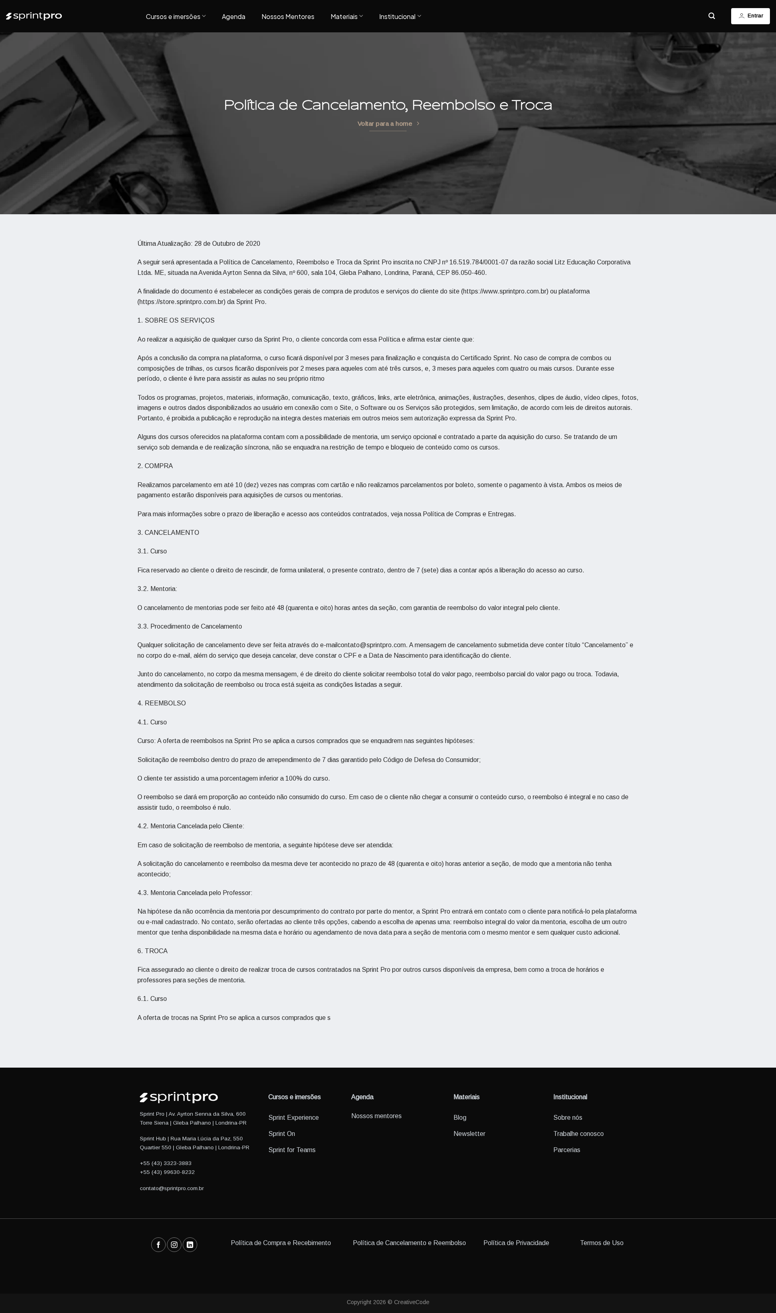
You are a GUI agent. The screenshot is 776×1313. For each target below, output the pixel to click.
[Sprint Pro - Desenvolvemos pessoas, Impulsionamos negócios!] (70, 16)
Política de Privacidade (516, 1242)
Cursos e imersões (173, 16)
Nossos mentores (376, 1115)
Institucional (397, 16)
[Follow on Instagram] (174, 1244)
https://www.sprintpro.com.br (504, 291)
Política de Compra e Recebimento (281, 1242)
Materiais (344, 16)
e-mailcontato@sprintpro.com (363, 645)
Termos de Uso (602, 1242)
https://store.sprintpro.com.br (181, 301)
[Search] (712, 16)
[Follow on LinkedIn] (190, 1244)
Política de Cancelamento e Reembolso (409, 1242)
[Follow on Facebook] (158, 1244)
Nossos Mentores (287, 16)
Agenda (233, 16)
